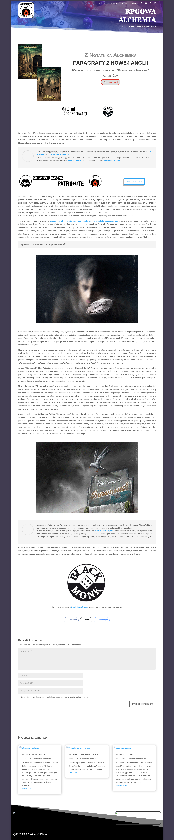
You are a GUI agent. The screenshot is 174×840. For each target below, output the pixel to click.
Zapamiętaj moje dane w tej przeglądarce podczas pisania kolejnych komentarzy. (55, 697)
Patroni (124, 3)
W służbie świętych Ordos (83, 754)
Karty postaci (112, 3)
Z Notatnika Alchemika (111, 55)
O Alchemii (134, 3)
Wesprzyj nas (134, 181)
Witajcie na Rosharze (33, 754)
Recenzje (98, 3)
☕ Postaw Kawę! (110, 82)
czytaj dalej (27, 789)
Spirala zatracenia (126, 754)
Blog (90, 3)
